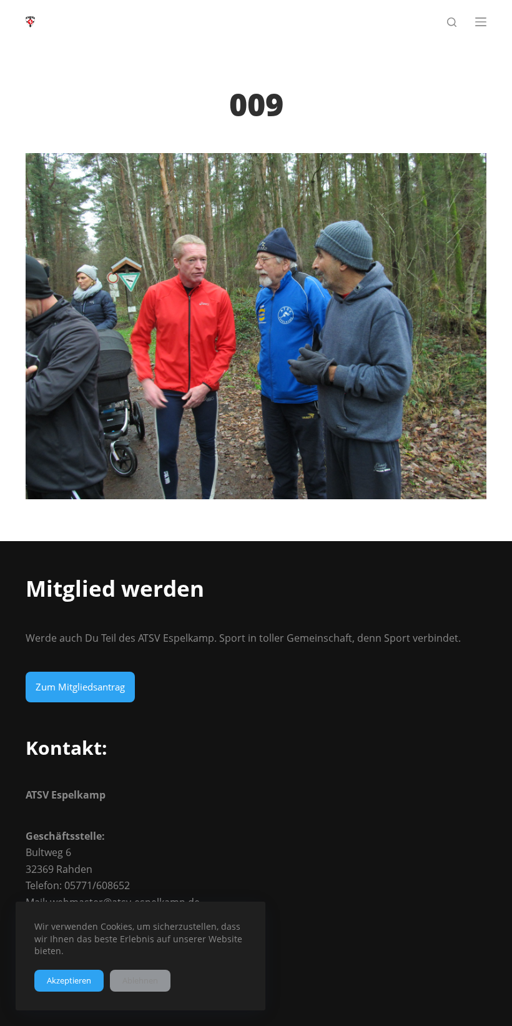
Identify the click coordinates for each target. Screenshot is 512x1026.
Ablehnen (140, 980)
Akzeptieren (69, 980)
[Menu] (480, 21)
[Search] (451, 22)
